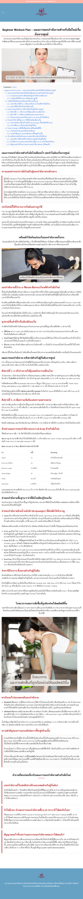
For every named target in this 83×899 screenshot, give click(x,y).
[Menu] (3, 12)
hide (14, 87)
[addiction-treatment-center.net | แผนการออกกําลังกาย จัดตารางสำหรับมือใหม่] (41, 12)
